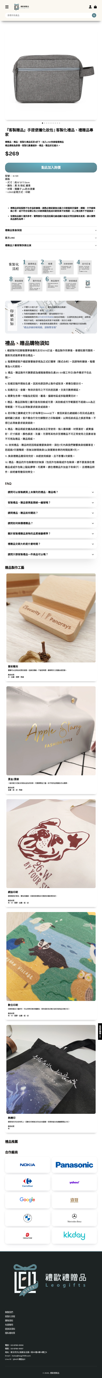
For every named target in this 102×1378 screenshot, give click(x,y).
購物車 (95, 6)
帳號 (90, 6)
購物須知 (9, 1320)
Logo (21, 7)
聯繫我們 (9, 1312)
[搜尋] (94, 15)
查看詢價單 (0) (100, 1031)
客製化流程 (10, 1316)
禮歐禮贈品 (54, 1373)
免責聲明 (9, 1325)
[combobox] (51, 15)
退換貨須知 (10, 1329)
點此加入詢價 (51, 167)
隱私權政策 (10, 1333)
